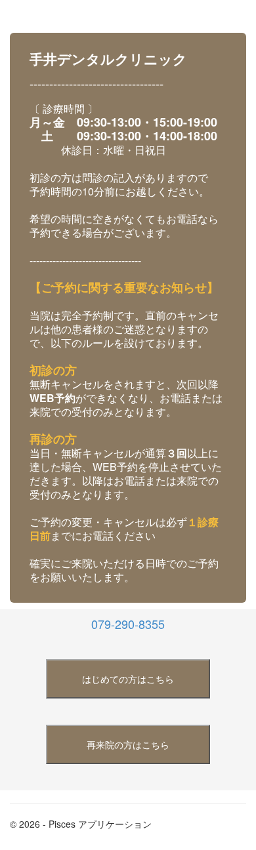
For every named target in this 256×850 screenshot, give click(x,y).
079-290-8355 (128, 623)
